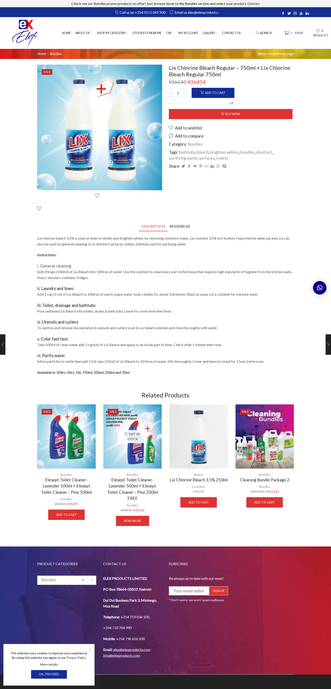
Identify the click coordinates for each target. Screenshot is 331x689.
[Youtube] (301, 13)
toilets (222, 158)
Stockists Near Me (147, 33)
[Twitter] (289, 13)
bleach (203, 152)
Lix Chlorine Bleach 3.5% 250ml (199, 479)
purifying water (183, 158)
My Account (188, 33)
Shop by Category (111, 33)
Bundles (56, 54)
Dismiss (253, 3)
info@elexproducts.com (121, 655)
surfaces (207, 158)
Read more (132, 521)
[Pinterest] (201, 166)
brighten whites (224, 152)
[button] (319, 288)
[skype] (223, 166)
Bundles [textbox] (62, 579)
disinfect (264, 152)
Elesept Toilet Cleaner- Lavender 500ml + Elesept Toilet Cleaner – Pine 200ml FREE (132, 489)
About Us (82, 33)
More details (49, 664)
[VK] (195, 166)
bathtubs (187, 152)
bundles (247, 152)
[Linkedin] (307, 13)
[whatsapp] (218, 166)
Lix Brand (198, 486)
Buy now (232, 114)
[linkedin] (212, 166)
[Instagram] (295, 13)
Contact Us (231, 33)
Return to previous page (276, 54)
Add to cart (215, 93)
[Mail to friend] (206, 166)
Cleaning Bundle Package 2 (264, 479)
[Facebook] (283, 13)
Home (66, 33)
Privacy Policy (76, 658)
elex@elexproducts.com (131, 649)
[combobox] (66, 580)
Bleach (198, 474)
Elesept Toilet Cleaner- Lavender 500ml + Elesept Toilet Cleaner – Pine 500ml (66, 486)
